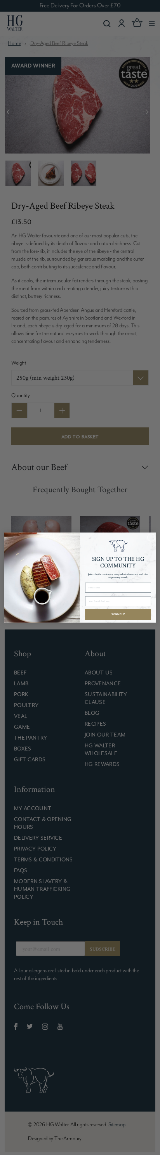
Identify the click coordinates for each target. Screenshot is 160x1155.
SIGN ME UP (118, 614)
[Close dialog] (151, 537)
